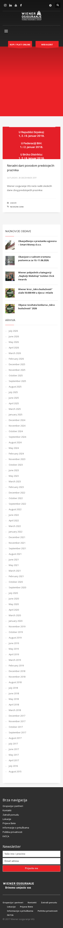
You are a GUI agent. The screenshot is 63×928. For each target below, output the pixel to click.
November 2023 (17, 459)
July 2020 (13, 593)
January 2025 (15, 414)
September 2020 (17, 587)
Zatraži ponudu (11, 814)
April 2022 (14, 520)
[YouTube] (15, 5)
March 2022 (15, 526)
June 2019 (14, 643)
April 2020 (14, 609)
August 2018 (15, 682)
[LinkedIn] (10, 5)
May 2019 (14, 648)
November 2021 (17, 542)
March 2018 (15, 710)
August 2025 (15, 386)
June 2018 (14, 693)
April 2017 (14, 760)
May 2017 (14, 754)
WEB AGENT (47, 44)
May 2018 (14, 699)
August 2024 (15, 442)
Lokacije (7, 819)
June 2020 (14, 598)
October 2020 (16, 581)
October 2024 (16, 431)
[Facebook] (21, 5)
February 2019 (16, 665)
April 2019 (14, 654)
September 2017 (17, 732)
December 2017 (17, 715)
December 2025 (17, 364)
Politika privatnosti (12, 832)
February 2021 (16, 576)
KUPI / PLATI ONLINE (20, 44)
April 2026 (14, 347)
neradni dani (17, 207)
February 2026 (16, 358)
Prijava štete (9, 823)
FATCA (6, 836)
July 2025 (13, 392)
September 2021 (17, 548)
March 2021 (15, 570)
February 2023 (16, 487)
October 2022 (16, 498)
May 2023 (14, 475)
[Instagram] (5, 5)
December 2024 (17, 420)
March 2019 (15, 659)
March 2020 (15, 615)
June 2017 (14, 749)
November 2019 (17, 626)
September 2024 (17, 436)
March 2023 (15, 481)
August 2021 (15, 554)
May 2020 (14, 604)
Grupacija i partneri (13, 806)
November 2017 (17, 721)
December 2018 (17, 671)
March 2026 (15, 353)
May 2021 (14, 565)
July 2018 (13, 687)
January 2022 (15, 531)
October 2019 (16, 632)
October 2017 (16, 726)
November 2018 (17, 676)
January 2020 (15, 620)
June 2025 (14, 397)
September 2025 (17, 381)
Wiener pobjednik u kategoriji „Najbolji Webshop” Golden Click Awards (36, 276)
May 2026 (14, 342)
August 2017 (15, 738)
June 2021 (14, 559)
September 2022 (17, 503)
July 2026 (13, 330)
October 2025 (16, 375)
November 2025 (17, 369)
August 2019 (15, 637)
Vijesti (13, 203)
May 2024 (14, 448)
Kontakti (7, 810)
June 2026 (14, 336)
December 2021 (17, 537)
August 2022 (15, 509)
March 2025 (15, 408)
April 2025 (14, 403)
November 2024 (17, 425)
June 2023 (14, 470)
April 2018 (14, 704)
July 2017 (13, 743)
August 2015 (15, 771)
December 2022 (17, 492)
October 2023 (16, 464)
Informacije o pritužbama (16, 827)
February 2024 (16, 453)
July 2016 (13, 765)
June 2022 (14, 514)
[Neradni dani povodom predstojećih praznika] (31, 143)
